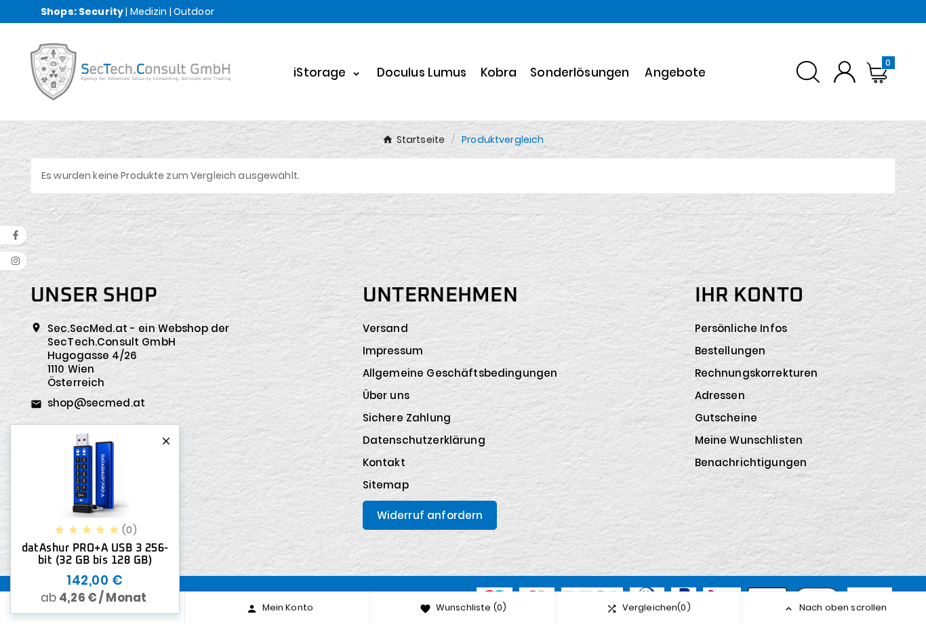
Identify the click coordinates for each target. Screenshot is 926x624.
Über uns (386, 395)
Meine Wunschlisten (749, 440)
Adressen (720, 395)
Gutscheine (726, 418)
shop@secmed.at (96, 403)
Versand (385, 328)
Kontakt (384, 462)
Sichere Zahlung (407, 418)
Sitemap (386, 485)
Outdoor (194, 11)
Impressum (393, 351)
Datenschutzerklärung (424, 440)
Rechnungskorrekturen (756, 373)
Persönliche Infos (741, 328)
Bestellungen (730, 351)
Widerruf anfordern (430, 515)
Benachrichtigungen (751, 462)
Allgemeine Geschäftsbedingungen (460, 373)
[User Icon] (844, 72)
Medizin (148, 11)
